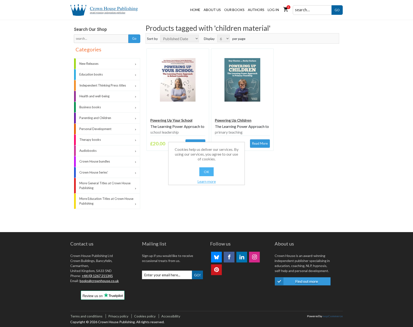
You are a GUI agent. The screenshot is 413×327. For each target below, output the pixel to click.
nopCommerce (333, 316)
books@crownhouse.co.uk (99, 281)
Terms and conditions (86, 316)
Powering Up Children (233, 120)
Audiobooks (88, 151)
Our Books (234, 10)
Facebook (229, 257)
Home (195, 10)
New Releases (88, 63)
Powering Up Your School (171, 120)
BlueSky (216, 257)
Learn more (206, 181)
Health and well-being (94, 96)
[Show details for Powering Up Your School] (177, 79)
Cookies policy (145, 316)
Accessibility (170, 316)
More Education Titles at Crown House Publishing (106, 201)
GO (337, 10)
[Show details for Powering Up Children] (242, 79)
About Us (212, 10)
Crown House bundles (94, 161)
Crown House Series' (93, 172)
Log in (273, 10)
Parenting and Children (95, 118)
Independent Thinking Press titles (102, 85)
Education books (91, 74)
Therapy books (90, 140)
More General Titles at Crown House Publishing (104, 185)
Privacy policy (118, 316)
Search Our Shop (90, 29)
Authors (256, 10)
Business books (90, 107)
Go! (197, 275)
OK (206, 172)
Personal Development (95, 129)
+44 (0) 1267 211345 (97, 276)
